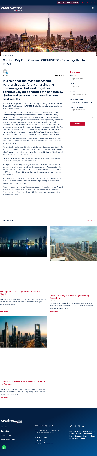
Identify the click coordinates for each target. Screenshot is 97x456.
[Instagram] (75, 426)
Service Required (76, 99)
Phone (72, 91)
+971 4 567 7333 (41, 437)
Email (72, 84)
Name (72, 76)
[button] (92, 8)
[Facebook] (71, 426)
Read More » (4, 311)
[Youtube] (83, 426)
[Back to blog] (3, 55)
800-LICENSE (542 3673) (44, 426)
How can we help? (77, 107)
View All (91, 220)
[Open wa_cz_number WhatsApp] (4, 447)
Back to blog (9, 55)
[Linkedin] (7, 73)
